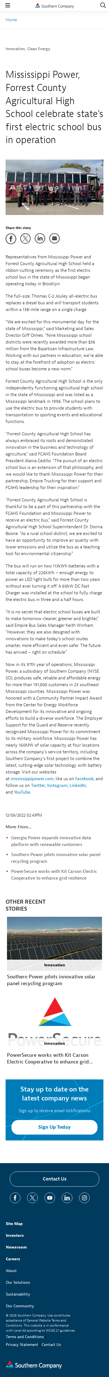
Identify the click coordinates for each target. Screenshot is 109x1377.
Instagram (57, 785)
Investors (15, 1235)
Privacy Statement (22, 1344)
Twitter (38, 785)
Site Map (14, 1223)
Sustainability (18, 1294)
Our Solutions (18, 1282)
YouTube (22, 792)
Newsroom (16, 1247)
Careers (13, 1259)
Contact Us (55, 1179)
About (11, 1270)
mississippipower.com (32, 779)
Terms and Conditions (25, 1336)
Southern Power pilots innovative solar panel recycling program (51, 980)
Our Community (20, 1306)
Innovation (15, 48)
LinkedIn (78, 785)
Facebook (84, 779)
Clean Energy (38, 48)
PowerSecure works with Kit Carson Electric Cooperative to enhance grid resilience (48, 1058)
